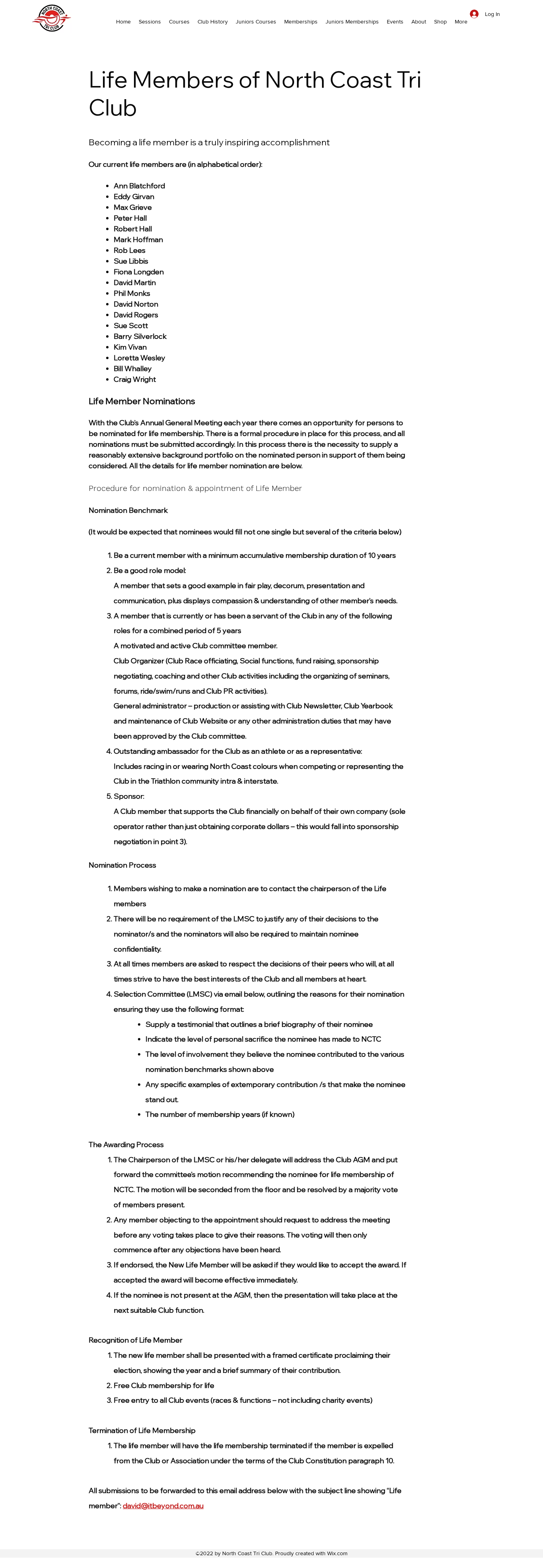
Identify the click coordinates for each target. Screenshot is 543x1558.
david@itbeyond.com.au (163, 1505)
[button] (395, 21)
